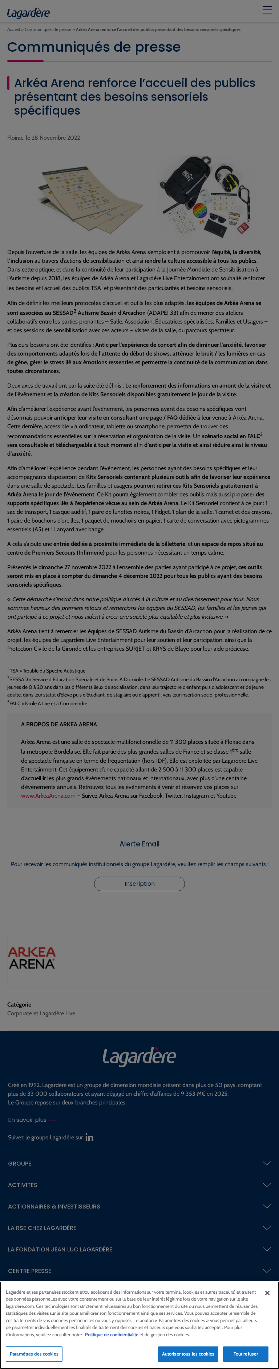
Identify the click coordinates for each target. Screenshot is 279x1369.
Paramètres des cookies (34, 1354)
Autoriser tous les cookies (188, 1354)
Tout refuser (246, 1354)
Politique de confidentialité (111, 1334)
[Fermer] (267, 1293)
